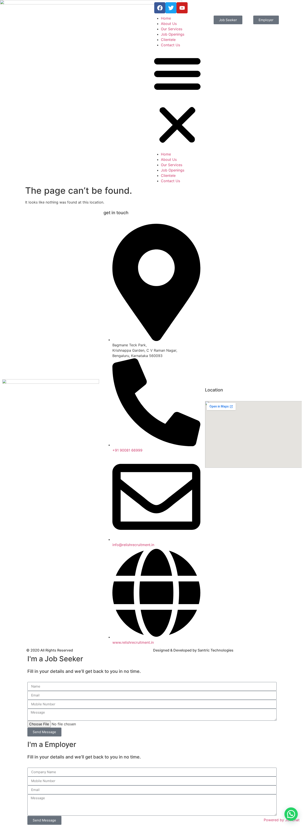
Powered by (282, 820)
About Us (169, 23)
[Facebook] (159, 7)
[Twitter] (170, 7)
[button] (177, 99)
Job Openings (172, 34)
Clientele (168, 39)
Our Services (171, 29)
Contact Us (170, 45)
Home (166, 18)
